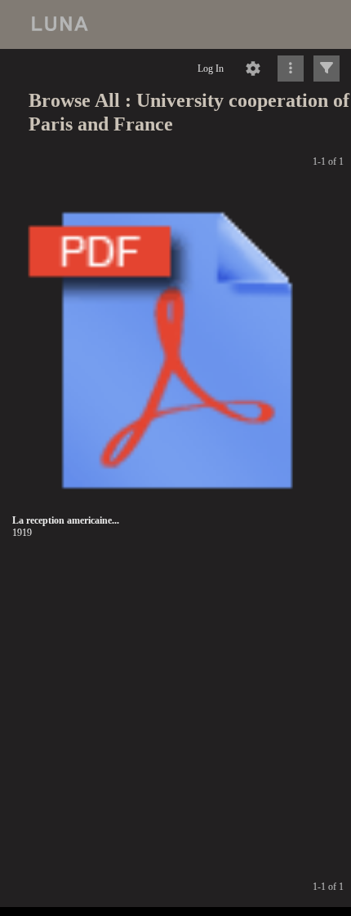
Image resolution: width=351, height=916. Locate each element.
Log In (211, 68)
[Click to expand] (326, 68)
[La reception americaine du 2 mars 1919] (177, 351)
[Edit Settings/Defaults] (253, 68)
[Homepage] (175, 24)
